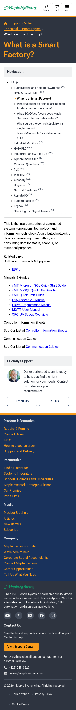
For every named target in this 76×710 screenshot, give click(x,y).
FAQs (15, 82)
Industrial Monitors (28, 143)
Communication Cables (42, 347)
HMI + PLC (23, 148)
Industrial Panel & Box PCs (33, 153)
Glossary (22, 180)
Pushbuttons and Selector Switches (39, 88)
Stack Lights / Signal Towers (34, 211)
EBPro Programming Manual (31, 305)
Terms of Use (20, 694)
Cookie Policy (20, 704)
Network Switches (29, 190)
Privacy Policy (43, 694)
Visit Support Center (21, 646)
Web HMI (22, 174)
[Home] (5, 23)
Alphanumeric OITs (28, 159)
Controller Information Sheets (46, 330)
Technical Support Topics (22, 29)
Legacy (21, 206)
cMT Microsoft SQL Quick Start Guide (39, 285)
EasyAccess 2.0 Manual (28, 300)
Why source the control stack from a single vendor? (40, 126)
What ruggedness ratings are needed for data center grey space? (41, 106)
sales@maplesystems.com (26, 673)
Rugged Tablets (26, 200)
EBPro (16, 269)
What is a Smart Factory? (34, 98)
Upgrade (22, 185)
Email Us (22, 401)
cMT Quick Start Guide (28, 295)
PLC (19, 169)
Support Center (21, 23)
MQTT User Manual (26, 310)
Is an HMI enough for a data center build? (39, 136)
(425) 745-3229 (19, 667)
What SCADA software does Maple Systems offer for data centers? (39, 116)
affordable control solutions (21, 602)
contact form (50, 656)
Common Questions (29, 164)
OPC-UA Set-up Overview (30, 314)
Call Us (53, 401)
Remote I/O (23, 195)
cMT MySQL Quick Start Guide (34, 290)
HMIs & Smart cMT (29, 93)
